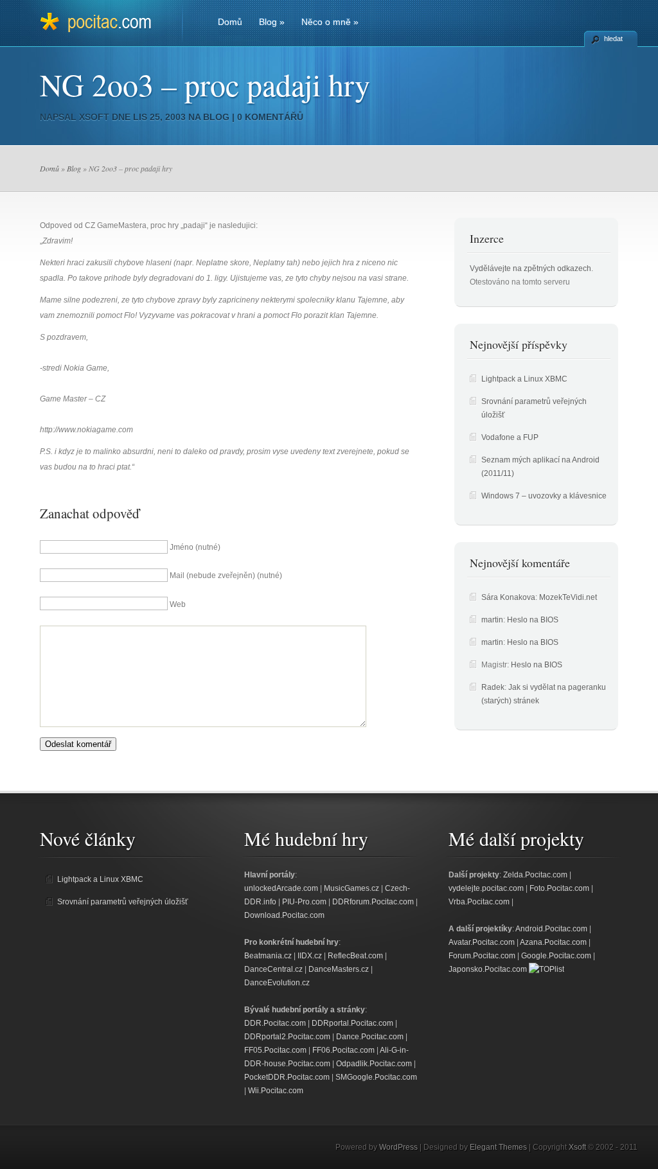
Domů (230, 22)
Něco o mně (330, 22)
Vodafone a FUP (509, 437)
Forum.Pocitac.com (482, 955)
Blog (272, 22)
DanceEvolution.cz (277, 982)
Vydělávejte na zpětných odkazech (530, 268)
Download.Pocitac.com (284, 915)
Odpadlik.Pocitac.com (374, 1063)
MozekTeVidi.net (568, 597)
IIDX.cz (310, 955)
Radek (492, 687)
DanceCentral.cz (273, 969)
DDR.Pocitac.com (275, 1023)
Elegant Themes (498, 1147)
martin (492, 619)
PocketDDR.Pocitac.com (287, 1077)
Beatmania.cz (268, 955)
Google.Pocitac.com (556, 955)
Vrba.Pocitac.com (479, 901)
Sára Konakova (508, 597)
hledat (613, 38)
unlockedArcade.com (281, 888)
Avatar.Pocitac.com (482, 942)
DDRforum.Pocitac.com (373, 901)
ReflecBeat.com (355, 955)
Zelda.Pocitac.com (535, 874)
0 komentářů (270, 117)
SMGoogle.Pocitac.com (376, 1077)
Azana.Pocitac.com (553, 942)
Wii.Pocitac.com (275, 1090)
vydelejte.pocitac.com (486, 888)
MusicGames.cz (351, 888)
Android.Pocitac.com (551, 928)
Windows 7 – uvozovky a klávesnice (544, 495)
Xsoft (94, 117)
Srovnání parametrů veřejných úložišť (122, 901)
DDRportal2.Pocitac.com (287, 1036)
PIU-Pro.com (304, 901)
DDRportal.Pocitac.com (352, 1023)
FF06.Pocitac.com (343, 1050)
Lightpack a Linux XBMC (524, 378)
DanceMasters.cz (338, 969)
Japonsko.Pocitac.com (488, 969)
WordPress (398, 1147)
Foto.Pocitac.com (559, 888)
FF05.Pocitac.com (275, 1050)
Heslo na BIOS (532, 619)
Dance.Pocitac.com (370, 1036)
